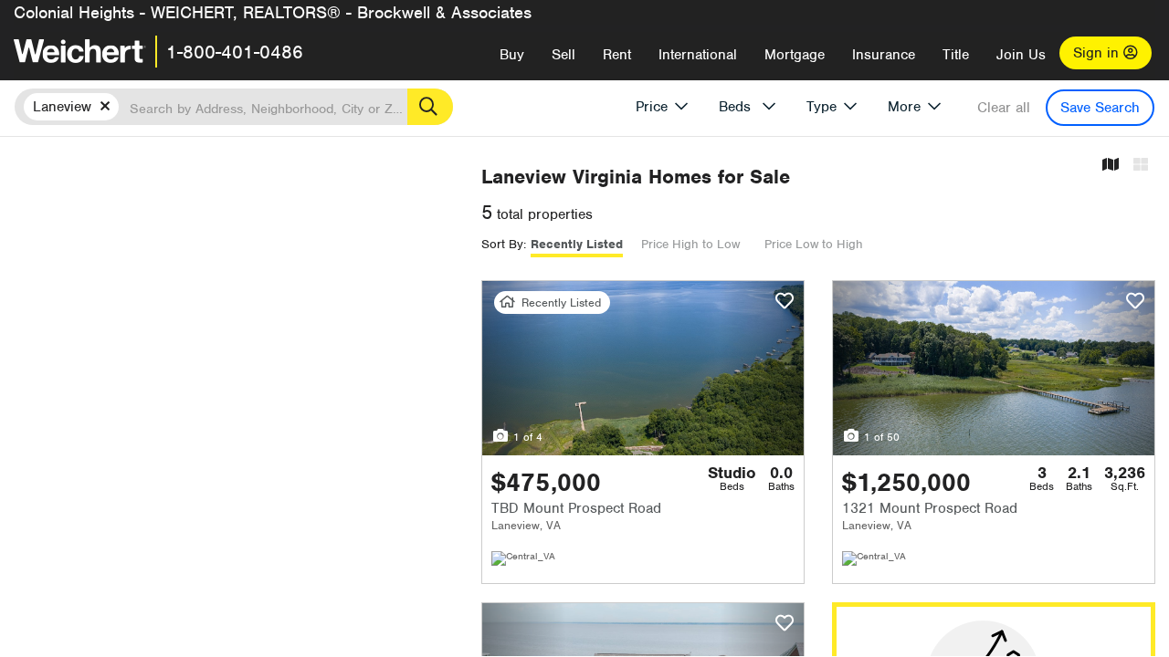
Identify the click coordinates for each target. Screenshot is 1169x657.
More (904, 107)
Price (652, 107)
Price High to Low (690, 244)
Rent (617, 55)
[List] (1140, 165)
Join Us (1021, 55)
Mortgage (794, 55)
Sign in (1098, 53)
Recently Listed (577, 244)
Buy (512, 55)
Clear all (1003, 108)
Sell (563, 55)
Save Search (1100, 108)
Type (821, 107)
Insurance (883, 55)
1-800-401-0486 (234, 52)
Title (956, 55)
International (697, 55)
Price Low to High (813, 244)
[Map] (1110, 165)
